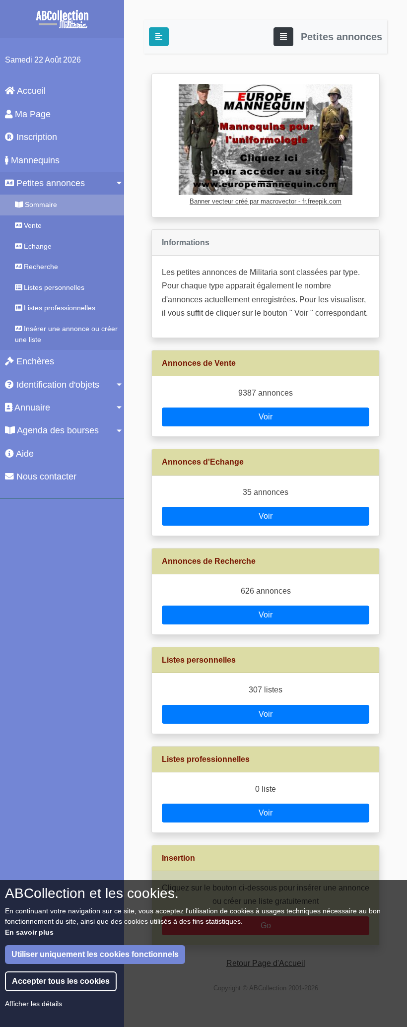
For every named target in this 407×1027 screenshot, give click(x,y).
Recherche (40, 267)
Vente (32, 225)
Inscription (35, 137)
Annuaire (31, 407)
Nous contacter (45, 476)
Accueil (30, 91)
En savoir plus (29, 932)
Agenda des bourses (57, 430)
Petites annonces (49, 183)
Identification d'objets (56, 385)
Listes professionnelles (58, 308)
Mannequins (34, 160)
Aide (24, 454)
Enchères (34, 361)
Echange (37, 246)
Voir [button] (265, 416)
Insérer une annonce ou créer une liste (66, 334)
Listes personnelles (53, 287)
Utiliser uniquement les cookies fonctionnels (95, 954)
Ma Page (31, 114)
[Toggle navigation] (283, 36)
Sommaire (40, 204)
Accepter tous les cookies (61, 981)
